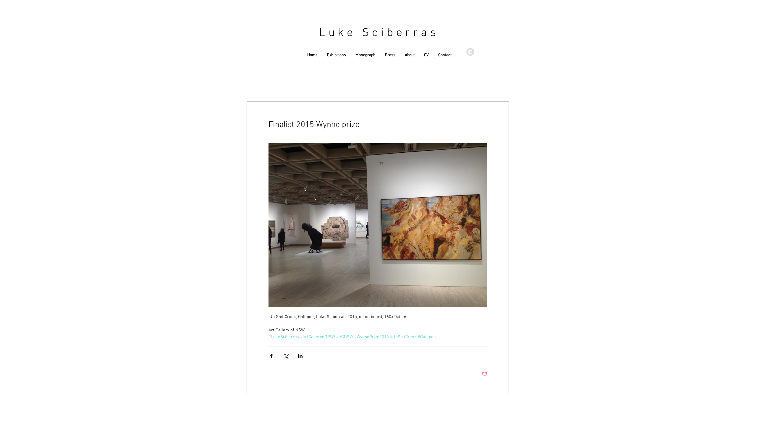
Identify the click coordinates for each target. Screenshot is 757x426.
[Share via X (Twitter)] (286, 356)
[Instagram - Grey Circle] (470, 52)
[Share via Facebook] (271, 356)
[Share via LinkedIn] (300, 356)
